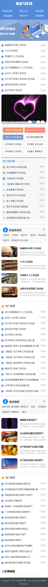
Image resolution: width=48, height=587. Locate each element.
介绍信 (15, 235)
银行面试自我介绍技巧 (15, 517)
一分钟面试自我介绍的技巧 (17, 512)
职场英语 (15, 412)
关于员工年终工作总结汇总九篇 (20, 79)
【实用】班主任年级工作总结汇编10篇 (34, 145)
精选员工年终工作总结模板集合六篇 (22, 346)
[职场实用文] (44, 229)
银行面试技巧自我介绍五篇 (17, 562)
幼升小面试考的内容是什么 (17, 557)
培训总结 (15, 240)
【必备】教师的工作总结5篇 (34, 152)
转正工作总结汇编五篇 (17, 206)
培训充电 (6, 407)
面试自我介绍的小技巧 (15, 534)
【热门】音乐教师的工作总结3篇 (13, 138)
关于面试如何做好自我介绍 (17, 484)
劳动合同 (42, 235)
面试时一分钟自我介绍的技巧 (19, 506)
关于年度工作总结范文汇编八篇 (20, 340)
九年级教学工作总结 (16, 173)
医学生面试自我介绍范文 (16, 529)
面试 (24, 412)
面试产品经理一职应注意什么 (19, 551)
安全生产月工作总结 (16, 195)
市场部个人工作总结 (14, 56)
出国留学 (39, 16)
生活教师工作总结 (14, 190)
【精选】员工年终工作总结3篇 (19, 351)
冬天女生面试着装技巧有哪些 (19, 546)
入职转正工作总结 (14, 178)
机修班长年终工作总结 (15, 45)
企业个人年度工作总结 (15, 73)
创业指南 (8, 16)
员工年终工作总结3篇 (16, 167)
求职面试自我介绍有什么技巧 (19, 495)
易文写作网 (21, 581)
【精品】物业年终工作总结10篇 (13, 131)
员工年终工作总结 (13, 90)
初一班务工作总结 (14, 201)
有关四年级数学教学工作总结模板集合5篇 (34, 138)
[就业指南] (44, 401)
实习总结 (24, 240)
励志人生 (23, 11)
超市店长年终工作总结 (15, 84)
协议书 (6, 240)
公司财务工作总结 (13, 151)
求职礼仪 (24, 407)
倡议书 (33, 235)
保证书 (24, 235)
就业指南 (39, 11)
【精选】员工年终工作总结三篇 (20, 357)
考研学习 (23, 16)
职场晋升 (6, 412)
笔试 (33, 407)
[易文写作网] (24, 4)
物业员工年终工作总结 (34, 131)
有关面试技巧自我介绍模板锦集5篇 (21, 489)
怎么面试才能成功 (13, 500)
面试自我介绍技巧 (13, 540)
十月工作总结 (11, 51)
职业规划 (42, 407)
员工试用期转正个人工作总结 (19, 67)
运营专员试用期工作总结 (16, 62)
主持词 (6, 235)
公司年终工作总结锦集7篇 (13, 145)
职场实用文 (8, 11)
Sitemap (25, 584)
